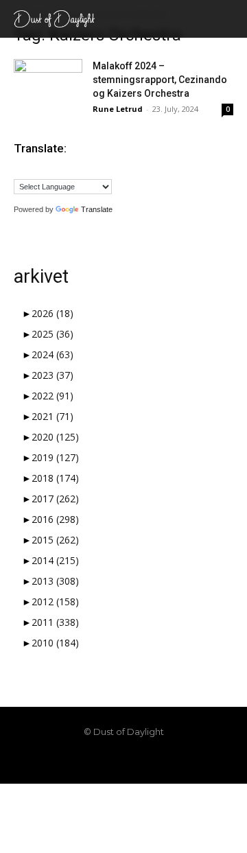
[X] (147, 761)
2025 (52, 333)
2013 (55, 580)
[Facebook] (77, 761)
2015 (55, 539)
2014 (55, 560)
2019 (55, 457)
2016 (55, 519)
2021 (52, 416)
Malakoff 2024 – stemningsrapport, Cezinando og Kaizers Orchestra (160, 79)
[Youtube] (170, 761)
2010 (55, 642)
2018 (55, 477)
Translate (97, 209)
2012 (55, 601)
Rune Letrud (118, 109)
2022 (52, 395)
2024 (52, 354)
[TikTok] (123, 761)
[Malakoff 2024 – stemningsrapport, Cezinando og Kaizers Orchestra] (48, 82)
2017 (55, 498)
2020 (55, 436)
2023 (52, 375)
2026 (52, 313)
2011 (55, 622)
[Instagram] (100, 761)
